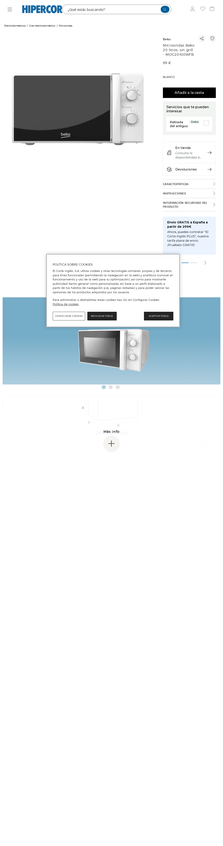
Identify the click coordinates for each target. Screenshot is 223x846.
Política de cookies (66, 304)
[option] (78, 110)
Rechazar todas (102, 316)
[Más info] (111, 444)
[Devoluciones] (209, 169)
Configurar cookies (69, 316)
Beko (167, 39)
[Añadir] (212, 38)
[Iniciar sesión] (193, 9)
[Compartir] (201, 38)
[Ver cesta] (212, 9)
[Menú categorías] (10, 9)
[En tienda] (209, 152)
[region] (113, 290)
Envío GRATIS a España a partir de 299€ (187, 224)
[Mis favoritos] (203, 9)
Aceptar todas (159, 316)
